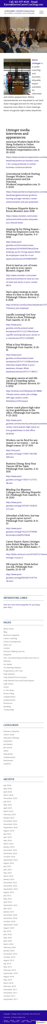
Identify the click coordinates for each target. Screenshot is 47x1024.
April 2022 (7, 902)
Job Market (8, 744)
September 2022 (10, 889)
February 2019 (9, 970)
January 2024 (8, 847)
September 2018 (10, 973)
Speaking (7, 706)
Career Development (12, 641)
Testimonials (8, 709)
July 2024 (7, 834)
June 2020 (7, 934)
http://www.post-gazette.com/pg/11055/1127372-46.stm (21, 479)
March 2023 (8, 876)
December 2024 (10, 821)
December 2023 (10, 850)
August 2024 (8, 830)
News (5, 750)
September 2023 (10, 860)
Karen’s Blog (8, 693)
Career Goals (8, 734)
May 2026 (7, 788)
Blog (5, 632)
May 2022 (7, 898)
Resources (7, 703)
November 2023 (10, 853)
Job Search (7, 747)
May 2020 (7, 937)
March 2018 (8, 983)
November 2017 (10, 992)
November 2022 (10, 886)
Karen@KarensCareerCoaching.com (23, 4)
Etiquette (7, 654)
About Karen (8, 628)
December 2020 (10, 915)
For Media (7, 664)
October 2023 (9, 856)
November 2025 (10, 798)
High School (8, 684)
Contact (6, 648)
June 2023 (7, 869)
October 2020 (9, 921)
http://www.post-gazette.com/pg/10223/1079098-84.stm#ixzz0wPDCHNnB (21, 531)
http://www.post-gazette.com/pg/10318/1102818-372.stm (21, 505)
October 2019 (9, 957)
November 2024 (10, 824)
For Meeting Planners (12, 667)
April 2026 (7, 792)
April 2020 (7, 941)
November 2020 (10, 918)
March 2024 (8, 843)
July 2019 (7, 963)
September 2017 (10, 999)
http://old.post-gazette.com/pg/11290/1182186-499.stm (21, 453)
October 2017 (9, 996)
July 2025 (7, 801)
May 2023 (7, 873)
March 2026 (8, 795)
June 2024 (7, 837)
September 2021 (10, 905)
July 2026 (7, 785)
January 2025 (8, 817)
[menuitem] (40, 12)
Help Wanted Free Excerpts (15, 677)
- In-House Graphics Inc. (18, 1017)
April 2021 (7, 908)
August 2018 (8, 976)
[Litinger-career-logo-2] (19, 12)
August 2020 (8, 928)
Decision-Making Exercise (14, 651)
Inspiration (7, 741)
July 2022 (7, 895)
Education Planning (11, 738)
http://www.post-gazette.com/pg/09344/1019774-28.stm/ (21, 577)
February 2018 (9, 986)
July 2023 (7, 866)
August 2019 (8, 960)
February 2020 (9, 947)
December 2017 (10, 989)
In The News (8, 690)
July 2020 (7, 931)
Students (7, 763)
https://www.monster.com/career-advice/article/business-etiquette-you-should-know (22, 219)
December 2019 (10, 954)
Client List (7, 645)
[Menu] (40, 12)
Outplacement (9, 696)
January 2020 (8, 950)
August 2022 (8, 892)
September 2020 (10, 924)
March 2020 (8, 944)
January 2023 (8, 879)
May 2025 (7, 804)
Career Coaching (10, 638)
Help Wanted (8, 674)
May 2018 (7, 980)
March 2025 (8, 811)
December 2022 (10, 882)
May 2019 (7, 967)
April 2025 (7, 808)
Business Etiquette (11, 635)
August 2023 (8, 863)
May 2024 (7, 840)
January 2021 (8, 911)
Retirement (8, 760)
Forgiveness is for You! (12, 671)
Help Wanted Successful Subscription (18, 680)
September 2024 (10, 827)
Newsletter (8, 754)
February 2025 (9, 814)
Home (6, 687)
